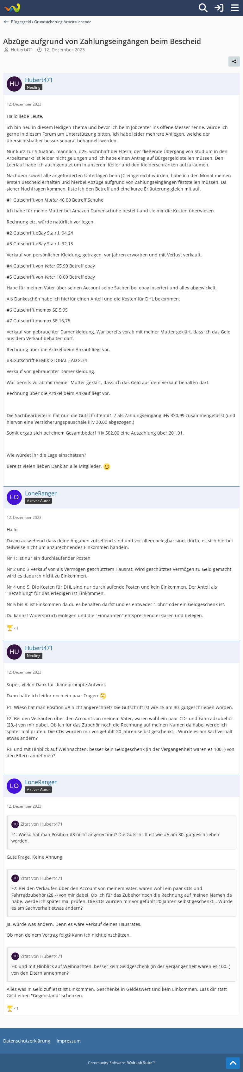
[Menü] (234, 8)
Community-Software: (121, 1062)
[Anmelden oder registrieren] (219, 8)
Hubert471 (22, 50)
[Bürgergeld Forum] (12, 8)
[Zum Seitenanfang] (233, 1063)
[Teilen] (234, 61)
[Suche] (203, 8)
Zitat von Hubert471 (42, 824)
